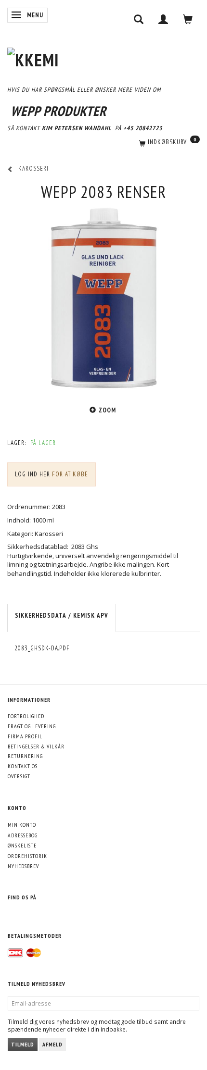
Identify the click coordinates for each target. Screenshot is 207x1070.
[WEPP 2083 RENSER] (103, 298)
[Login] (163, 19)
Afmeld (52, 1044)
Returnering (25, 755)
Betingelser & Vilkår (36, 746)
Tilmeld (22, 1044)
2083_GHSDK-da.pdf (42, 648)
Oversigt (19, 776)
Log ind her (32, 474)
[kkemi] (33, 58)
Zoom (107, 410)
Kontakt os (23, 766)
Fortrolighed (26, 716)
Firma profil (25, 736)
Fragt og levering (32, 726)
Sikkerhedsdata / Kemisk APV (61, 615)
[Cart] (188, 19)
